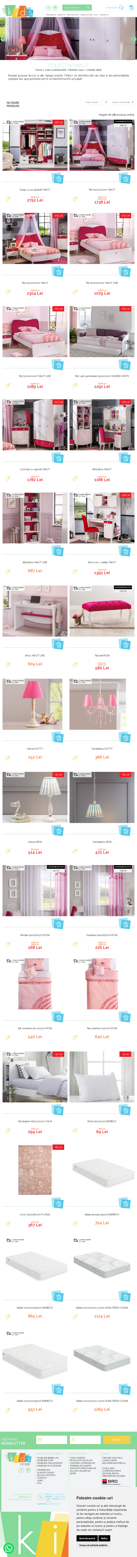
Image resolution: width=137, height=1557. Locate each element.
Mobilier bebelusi (51, 15)
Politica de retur (80, 1471)
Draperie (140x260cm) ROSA (102, 935)
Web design (15, 1499)
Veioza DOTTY (35, 748)
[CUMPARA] (57, 178)
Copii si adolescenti (56, 70)
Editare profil (110, 1473)
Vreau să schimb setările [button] (93, 1545)
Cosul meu (108, 1468)
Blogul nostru (46, 1475)
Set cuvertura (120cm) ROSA (102, 1028)
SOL (39, 1483)
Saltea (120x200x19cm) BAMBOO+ (35, 1401)
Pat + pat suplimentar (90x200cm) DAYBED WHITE (102, 376)
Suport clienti (45, 1472)
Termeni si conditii (80, 1465)
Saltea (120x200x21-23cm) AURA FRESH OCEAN (102, 1401)
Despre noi (43, 1470)
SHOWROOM (112, 8)
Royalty (28, 1499)
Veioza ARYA (35, 842)
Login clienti (109, 1460)
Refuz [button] (104, 1538)
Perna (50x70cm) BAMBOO (102, 1121)
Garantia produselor (83, 1468)
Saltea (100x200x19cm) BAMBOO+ (35, 1307)
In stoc (96, 15)
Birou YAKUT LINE (35, 655)
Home (38, 70)
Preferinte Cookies (113, 1476)
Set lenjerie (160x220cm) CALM (35, 1121)
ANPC (40, 1480)
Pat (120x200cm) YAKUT (35, 283)
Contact (42, 1478)
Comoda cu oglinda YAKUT (35, 469)
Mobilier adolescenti (72, 15)
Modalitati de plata (81, 1460)
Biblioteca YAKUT (102, 469)
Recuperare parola (114, 1463)
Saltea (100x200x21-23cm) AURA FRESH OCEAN (102, 1307)
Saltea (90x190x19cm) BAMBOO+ (102, 1214)
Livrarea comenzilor (82, 1463)
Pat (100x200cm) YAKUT (102, 189)
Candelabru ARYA (102, 842)
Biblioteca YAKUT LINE (35, 562)
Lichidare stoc (104, 15)
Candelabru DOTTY (102, 748)
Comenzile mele (111, 1471)
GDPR (73, 1473)
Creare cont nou (112, 1458)
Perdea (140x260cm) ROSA (35, 935)
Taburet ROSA (102, 655)
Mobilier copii (61, 15)
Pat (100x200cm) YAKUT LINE (102, 283)
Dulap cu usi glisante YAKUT (35, 189)
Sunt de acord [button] (87, 1538)
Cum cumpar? (77, 1458)
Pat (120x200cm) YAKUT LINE (35, 376)
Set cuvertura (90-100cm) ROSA (35, 1028)
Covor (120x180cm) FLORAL (35, 1214)
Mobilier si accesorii (86, 15)
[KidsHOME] (17, 20)
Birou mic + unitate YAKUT (102, 562)
